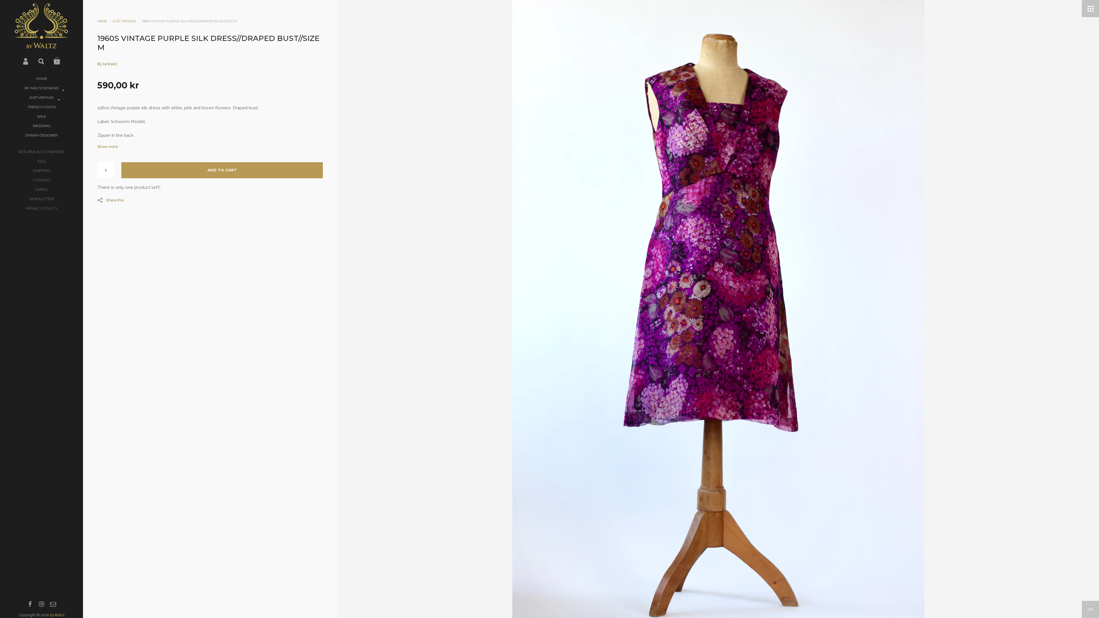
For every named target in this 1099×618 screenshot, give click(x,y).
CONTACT (41, 180)
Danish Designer (41, 135)
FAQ (41, 161)
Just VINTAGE (41, 97)
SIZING (41, 189)
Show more (107, 146)
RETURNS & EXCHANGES (41, 151)
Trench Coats (42, 107)
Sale (41, 116)
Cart (57, 61)
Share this (115, 200)
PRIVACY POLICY (42, 208)
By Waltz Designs (41, 88)
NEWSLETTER (41, 199)
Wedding (42, 126)
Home (41, 78)
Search (41, 61)
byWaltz (57, 615)
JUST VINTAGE (124, 21)
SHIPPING (42, 170)
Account (26, 61)
